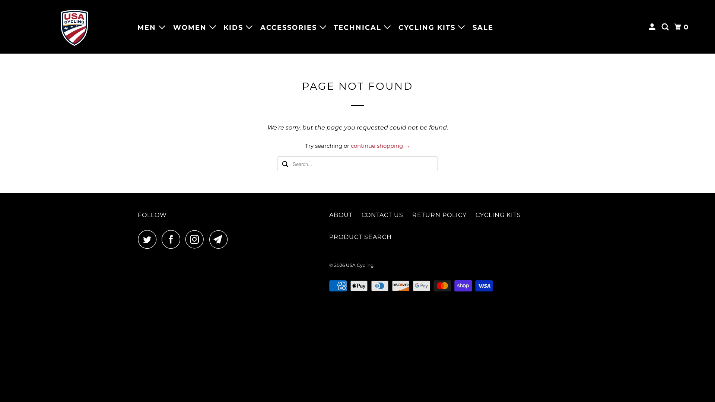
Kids (234, 27)
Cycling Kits (428, 27)
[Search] (666, 27)
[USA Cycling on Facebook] (173, 239)
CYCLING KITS (498, 214)
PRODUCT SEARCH (360, 236)
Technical (359, 27)
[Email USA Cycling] (220, 239)
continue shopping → (380, 145)
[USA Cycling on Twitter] (149, 239)
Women (191, 27)
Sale (483, 27)
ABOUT (341, 214)
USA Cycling (360, 265)
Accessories (290, 27)
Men (148, 27)
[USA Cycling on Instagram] (196, 239)
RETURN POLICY (439, 214)
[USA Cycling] (74, 27)
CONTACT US (382, 214)
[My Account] (653, 27)
